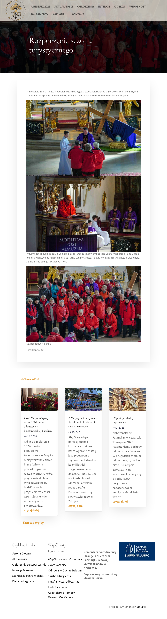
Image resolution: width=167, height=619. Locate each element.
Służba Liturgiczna (59, 576)
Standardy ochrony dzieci (28, 576)
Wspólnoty (137, 6)
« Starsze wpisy (32, 523)
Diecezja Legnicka (23, 581)
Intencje (104, 6)
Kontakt (77, 14)
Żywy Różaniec (57, 565)
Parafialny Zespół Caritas (63, 582)
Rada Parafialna (58, 587)
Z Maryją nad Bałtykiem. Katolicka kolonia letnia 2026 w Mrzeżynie (82, 422)
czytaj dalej (31, 510)
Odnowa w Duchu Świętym (65, 570)
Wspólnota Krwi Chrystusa (65, 559)
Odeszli (119, 6)
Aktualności (63, 6)
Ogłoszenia (85, 6)
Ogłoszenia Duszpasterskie (29, 565)
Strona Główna (21, 553)
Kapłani (58, 14)
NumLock (140, 607)
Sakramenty (39, 14)
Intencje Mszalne (22, 570)
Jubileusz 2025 (40, 6)
